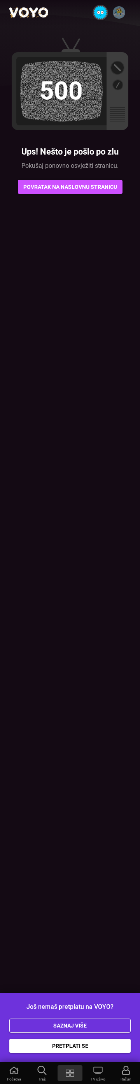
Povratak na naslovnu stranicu (70, 187)
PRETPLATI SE (70, 1046)
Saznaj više (70, 1025)
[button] (14, 1073)
